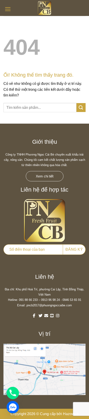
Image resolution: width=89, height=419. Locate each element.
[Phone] (13, 393)
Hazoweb (71, 414)
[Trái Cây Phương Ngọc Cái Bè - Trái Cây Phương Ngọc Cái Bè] (44, 8)
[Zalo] (13, 407)
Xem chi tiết (44, 176)
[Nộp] (81, 107)
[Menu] (8, 9)
